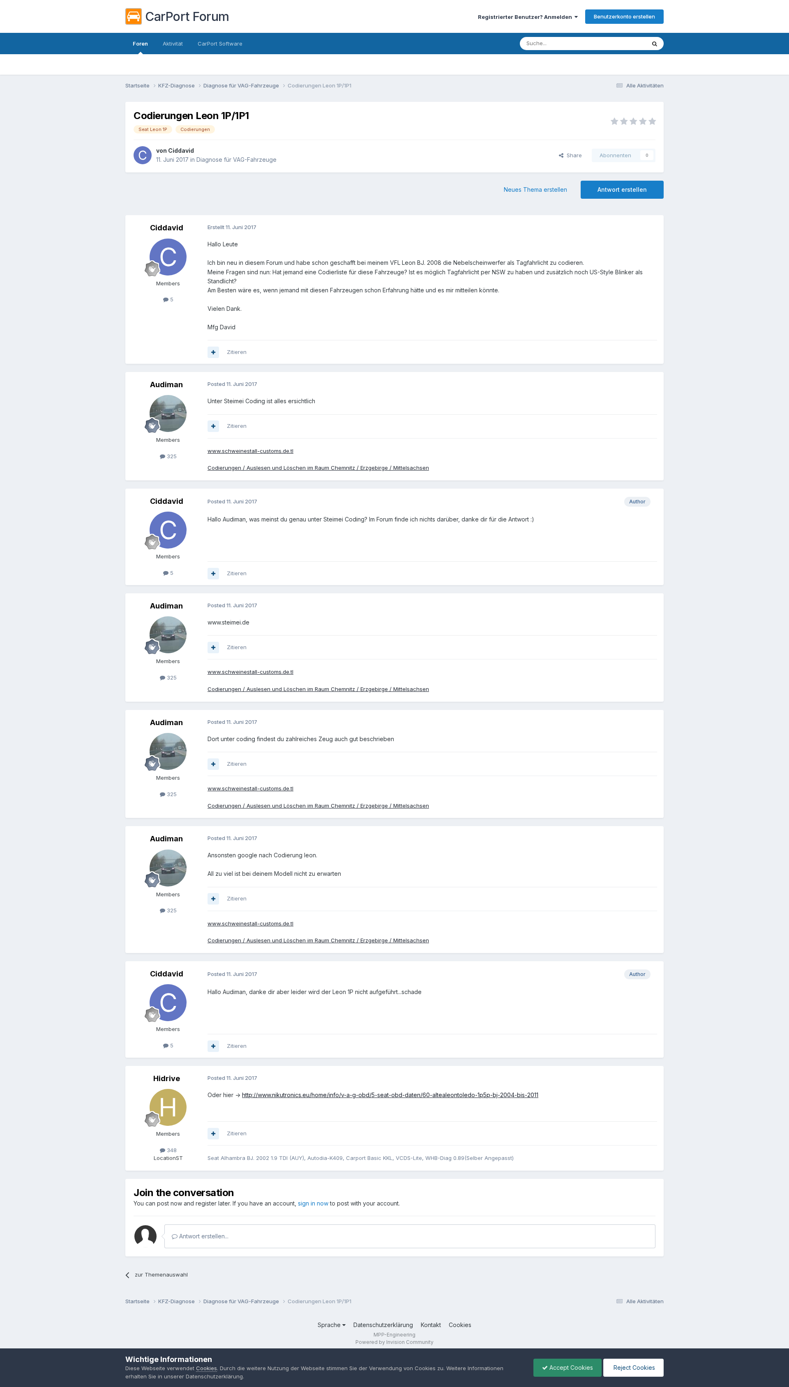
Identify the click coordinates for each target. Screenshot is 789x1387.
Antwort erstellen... (203, 1236)
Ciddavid (181, 150)
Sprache (330, 1324)
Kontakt (431, 1324)
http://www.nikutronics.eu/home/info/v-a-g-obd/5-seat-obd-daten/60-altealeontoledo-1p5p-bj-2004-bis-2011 (390, 1094)
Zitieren (237, 352)
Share (572, 155)
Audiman (166, 384)
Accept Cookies (570, 1367)
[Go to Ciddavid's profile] (143, 155)
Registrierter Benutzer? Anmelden (526, 17)
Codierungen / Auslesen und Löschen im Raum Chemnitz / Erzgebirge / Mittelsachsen (318, 467)
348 (171, 1150)
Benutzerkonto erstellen (624, 16)
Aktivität (173, 43)
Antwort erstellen (622, 189)
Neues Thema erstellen (535, 189)
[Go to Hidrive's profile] (168, 1107)
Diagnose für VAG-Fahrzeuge (236, 159)
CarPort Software (220, 43)
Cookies (460, 1324)
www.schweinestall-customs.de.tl (250, 451)
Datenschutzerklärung (383, 1324)
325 (171, 456)
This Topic (621, 43)
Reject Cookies (633, 1367)
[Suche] (655, 43)
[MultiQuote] (213, 352)
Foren (140, 43)
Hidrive (166, 1078)
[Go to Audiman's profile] (168, 413)
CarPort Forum (187, 16)
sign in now (313, 1203)
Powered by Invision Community (394, 1342)
